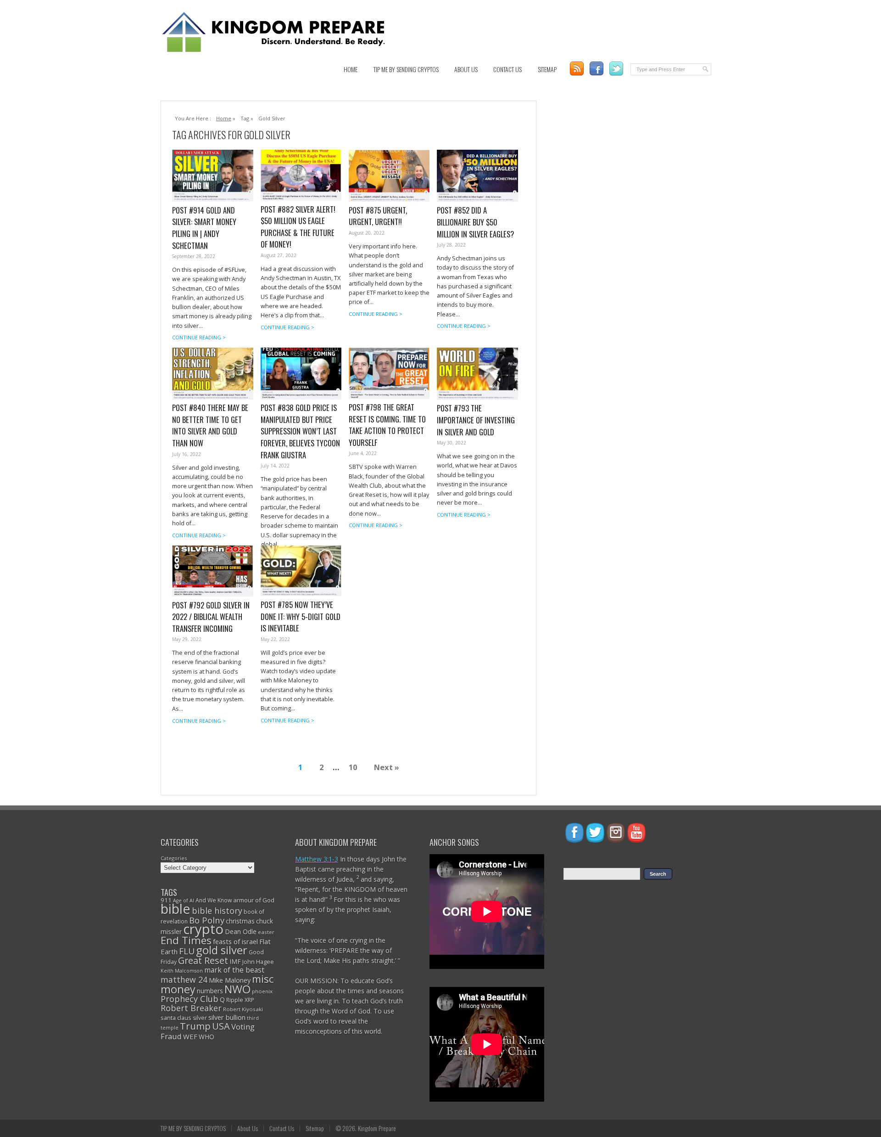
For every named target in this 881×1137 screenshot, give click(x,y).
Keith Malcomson (182, 971)
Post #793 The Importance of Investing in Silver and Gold (476, 419)
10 (353, 767)
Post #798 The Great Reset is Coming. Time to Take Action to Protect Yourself (387, 424)
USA (221, 1025)
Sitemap (547, 69)
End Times (186, 940)
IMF (235, 961)
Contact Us (507, 69)
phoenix (262, 991)
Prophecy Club (189, 998)
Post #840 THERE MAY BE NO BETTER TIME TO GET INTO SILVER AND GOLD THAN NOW (210, 425)
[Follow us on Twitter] (616, 68)
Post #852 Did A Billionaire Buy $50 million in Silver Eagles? (475, 221)
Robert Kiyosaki (243, 1009)
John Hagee (258, 961)
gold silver (221, 949)
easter (266, 932)
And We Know (213, 900)
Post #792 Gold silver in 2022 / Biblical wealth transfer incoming (211, 616)
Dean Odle (240, 931)
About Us (466, 69)
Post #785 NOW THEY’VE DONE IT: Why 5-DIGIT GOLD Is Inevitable (300, 616)
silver (200, 1018)
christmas (240, 921)
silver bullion (226, 1017)
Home (350, 69)
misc (262, 979)
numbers (210, 990)
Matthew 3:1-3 (316, 859)
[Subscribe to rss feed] (576, 68)
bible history (217, 910)
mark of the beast (234, 970)
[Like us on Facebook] (596, 68)
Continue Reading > (199, 337)
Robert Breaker (191, 1007)
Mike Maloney (230, 980)
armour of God (253, 900)
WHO (206, 1036)
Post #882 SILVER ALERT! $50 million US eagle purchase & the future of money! (298, 226)
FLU (187, 951)
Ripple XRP (240, 1000)
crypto (203, 929)
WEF (190, 1036)
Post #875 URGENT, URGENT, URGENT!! (378, 216)
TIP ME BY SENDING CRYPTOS (406, 69)
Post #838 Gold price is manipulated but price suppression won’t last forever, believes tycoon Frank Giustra (300, 431)
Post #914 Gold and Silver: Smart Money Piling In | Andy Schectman (204, 227)
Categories (174, 858)
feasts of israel (235, 941)
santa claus (176, 1017)
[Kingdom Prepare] (275, 51)
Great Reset (203, 960)
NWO (237, 988)
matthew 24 (184, 979)
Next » (386, 767)
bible (175, 908)
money (178, 989)
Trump (195, 1025)
